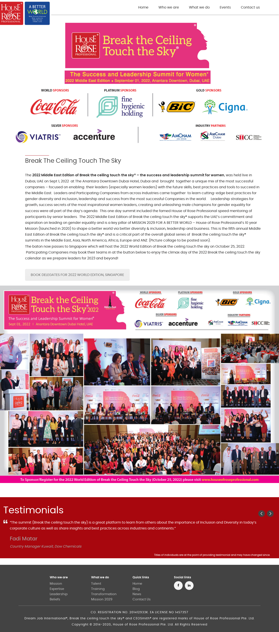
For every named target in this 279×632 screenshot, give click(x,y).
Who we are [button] (168, 7)
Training (98, 589)
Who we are (59, 577)
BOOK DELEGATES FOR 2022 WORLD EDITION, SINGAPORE (77, 275)
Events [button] (225, 7)
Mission (56, 583)
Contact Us (142, 599)
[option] (139, 539)
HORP (84, 8)
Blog (136, 589)
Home (144, 7)
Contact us (250, 7)
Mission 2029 (101, 599)
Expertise (57, 589)
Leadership (59, 594)
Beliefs (55, 599)
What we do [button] (199, 7)
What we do (100, 577)
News (137, 594)
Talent (96, 583)
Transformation (104, 594)
